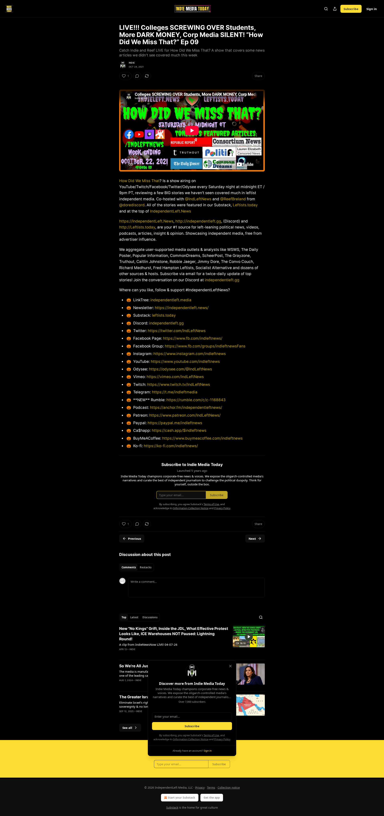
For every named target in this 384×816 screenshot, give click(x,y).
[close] (230, 666)
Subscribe (351, 9)
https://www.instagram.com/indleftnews (189, 353)
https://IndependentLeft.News (146, 221)
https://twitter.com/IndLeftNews (177, 330)
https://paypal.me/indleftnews (175, 423)
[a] (249, 637)
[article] (192, 641)
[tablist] (136, 567)
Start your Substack (181, 797)
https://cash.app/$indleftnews (179, 430)
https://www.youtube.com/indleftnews (185, 361)
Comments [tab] (129, 567)
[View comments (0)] (137, 76)
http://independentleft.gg (198, 221)
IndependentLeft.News (170, 211)
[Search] (326, 9)
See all (127, 728)
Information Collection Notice (190, 739)
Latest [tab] (134, 617)
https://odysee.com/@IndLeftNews (180, 369)
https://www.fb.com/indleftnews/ (192, 338)
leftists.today (164, 315)
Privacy (200, 787)
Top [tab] (124, 617)
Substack (172, 807)
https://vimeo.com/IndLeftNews (175, 376)
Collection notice (229, 787)
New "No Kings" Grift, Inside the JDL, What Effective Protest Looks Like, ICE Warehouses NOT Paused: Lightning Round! (173, 633)
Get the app (212, 797)
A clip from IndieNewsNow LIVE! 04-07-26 (148, 644)
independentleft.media (170, 300)
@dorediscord (132, 205)
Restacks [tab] (145, 567)
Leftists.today (245, 205)
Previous (134, 539)
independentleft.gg (222, 280)
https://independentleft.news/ (182, 307)
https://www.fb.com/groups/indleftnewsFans (205, 346)
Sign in (371, 9)
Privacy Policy (222, 739)
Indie (132, 62)
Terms (211, 787)
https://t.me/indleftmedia (174, 392)
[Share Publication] (335, 9)
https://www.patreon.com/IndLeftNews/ (185, 415)
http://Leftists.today (137, 227)
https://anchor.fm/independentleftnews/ (186, 407)
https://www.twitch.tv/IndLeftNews (178, 384)
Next (252, 539)
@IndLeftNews (198, 199)
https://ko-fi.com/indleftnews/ (171, 446)
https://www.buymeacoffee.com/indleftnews (202, 438)
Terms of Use (211, 735)
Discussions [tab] (149, 617)
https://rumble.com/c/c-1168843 (196, 400)
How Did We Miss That (139, 181)
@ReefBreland (233, 199)
